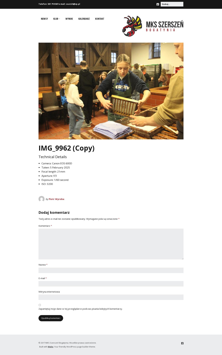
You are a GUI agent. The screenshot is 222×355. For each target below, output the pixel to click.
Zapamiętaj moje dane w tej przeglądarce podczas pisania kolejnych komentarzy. (80, 308)
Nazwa (43, 264)
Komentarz (45, 225)
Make (50, 346)
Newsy (44, 18)
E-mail (43, 278)
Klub (55, 18)
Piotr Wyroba (56, 198)
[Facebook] (159, 4)
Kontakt (99, 18)
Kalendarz (84, 18)
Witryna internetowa (49, 291)
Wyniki (69, 18)
